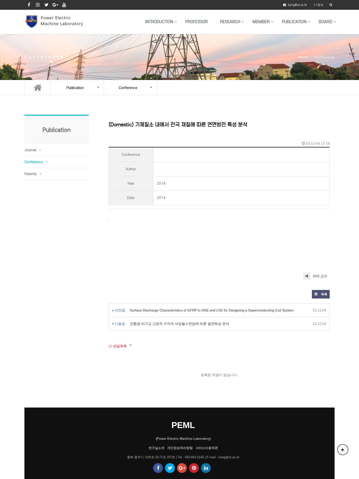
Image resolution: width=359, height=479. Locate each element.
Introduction (159, 21)
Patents (30, 174)
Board (325, 21)
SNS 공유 (319, 276)
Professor (196, 21)
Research (230, 21)
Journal (30, 150)
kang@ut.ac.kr (297, 5)
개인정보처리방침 (180, 448)
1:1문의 (318, 5)
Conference (33, 162)
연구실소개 (156, 448)
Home (303, 57)
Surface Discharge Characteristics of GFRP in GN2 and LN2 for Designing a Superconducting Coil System (212, 310)
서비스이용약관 (207, 448)
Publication (294, 21)
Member (261, 21)
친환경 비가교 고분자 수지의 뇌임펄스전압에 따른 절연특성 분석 (179, 324)
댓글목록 (119, 346)
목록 (323, 294)
